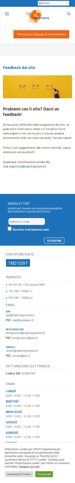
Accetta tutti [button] (44, 474)
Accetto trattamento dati (31, 229)
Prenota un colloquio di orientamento (41, 34)
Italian (46, 3)
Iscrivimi (54, 240)
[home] (37, 13)
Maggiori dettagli (29, 466)
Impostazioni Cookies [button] (19, 474)
